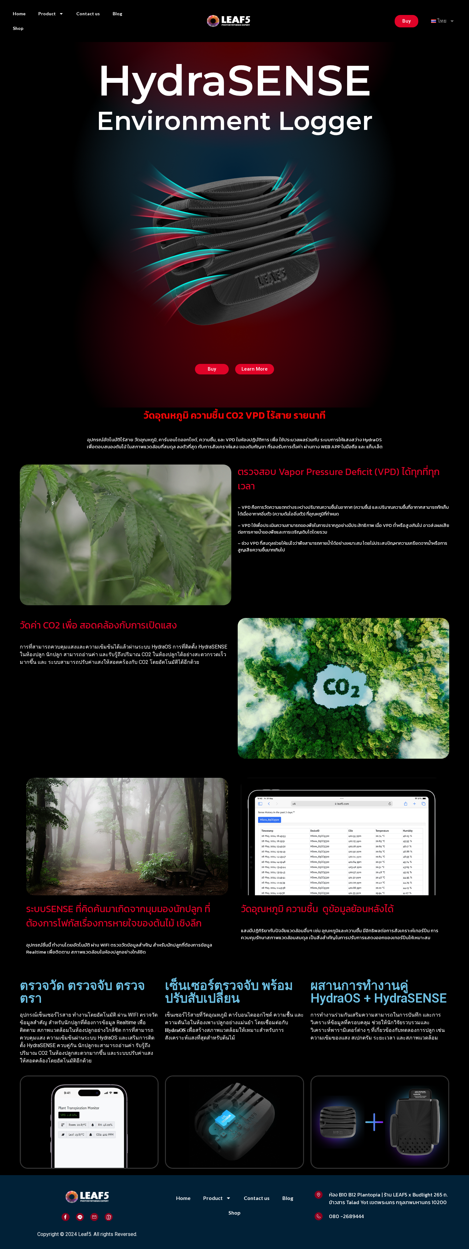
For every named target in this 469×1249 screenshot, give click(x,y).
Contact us (88, 13)
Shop (18, 28)
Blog (117, 13)
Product (47, 13)
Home (19, 13)
